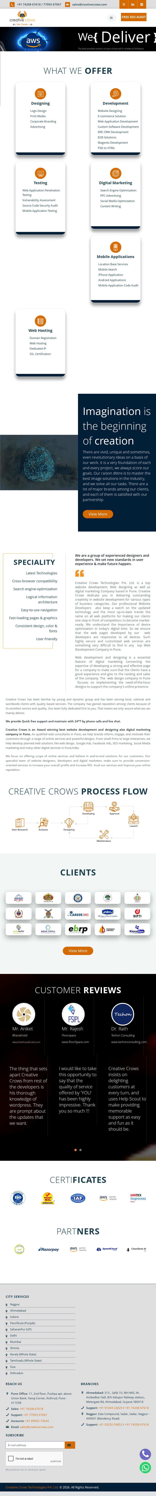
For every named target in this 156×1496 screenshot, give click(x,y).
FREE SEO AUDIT (134, 17)
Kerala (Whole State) (23, 1354)
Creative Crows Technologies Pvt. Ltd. (32, 1487)
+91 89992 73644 (37, 1421)
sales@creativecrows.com (89, 4)
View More (98, 514)
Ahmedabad (18, 1310)
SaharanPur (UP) (20, 1329)
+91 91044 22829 (110, 1408)
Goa (12, 1367)
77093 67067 (52, 4)
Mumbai (15, 1342)
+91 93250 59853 (110, 1424)
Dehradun (16, 1373)
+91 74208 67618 (29, 4)
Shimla (14, 1348)
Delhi (13, 1335)
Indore (14, 1317)
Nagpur (15, 1304)
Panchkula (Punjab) (22, 1323)
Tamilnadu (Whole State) (25, 1360)
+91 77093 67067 (35, 1415)
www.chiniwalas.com (134, 1042)
